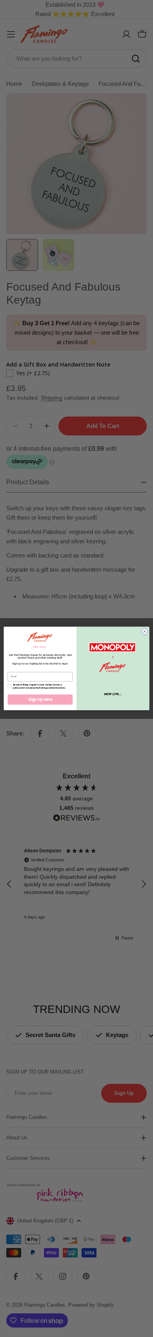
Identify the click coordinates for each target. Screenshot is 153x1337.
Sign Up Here (40, 699)
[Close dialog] (144, 631)
